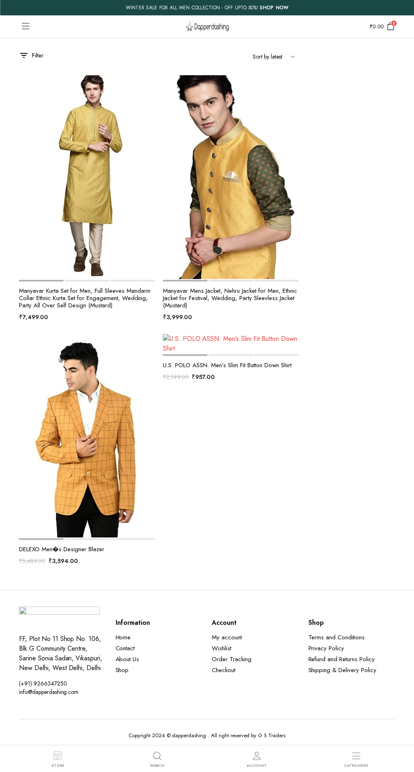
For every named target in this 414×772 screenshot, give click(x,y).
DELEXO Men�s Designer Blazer (61, 549)
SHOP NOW (274, 7)
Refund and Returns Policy (341, 659)
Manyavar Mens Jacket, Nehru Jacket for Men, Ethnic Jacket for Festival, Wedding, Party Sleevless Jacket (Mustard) (230, 298)
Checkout (223, 670)
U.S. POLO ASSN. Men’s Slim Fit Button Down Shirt (227, 365)
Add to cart (148, 137)
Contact (125, 648)
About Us (127, 659)
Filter (38, 55)
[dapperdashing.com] (207, 26)
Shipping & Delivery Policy (342, 670)
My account (227, 637)
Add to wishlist (148, 86)
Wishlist (221, 648)
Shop (122, 670)
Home (123, 637)
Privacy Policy (326, 648)
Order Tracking (231, 659)
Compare (148, 120)
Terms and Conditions (336, 637)
